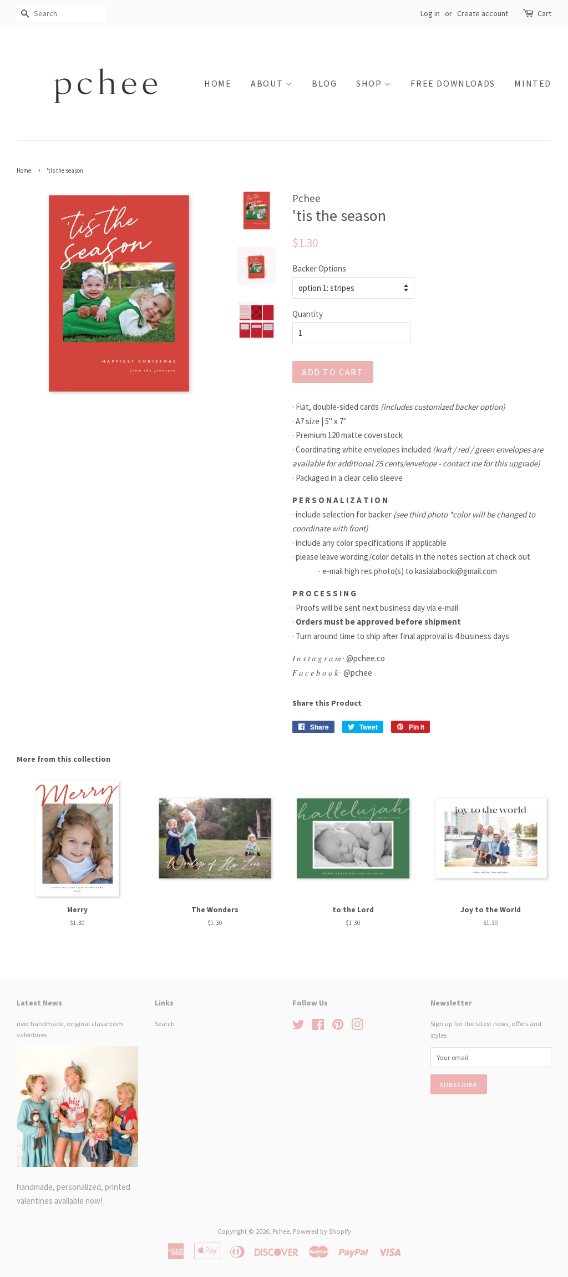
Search (165, 1023)
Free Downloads (452, 83)
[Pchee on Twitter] (298, 1026)
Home (217, 83)
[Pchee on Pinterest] (338, 1026)
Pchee (281, 1230)
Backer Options (319, 268)
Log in (430, 13)
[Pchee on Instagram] (357, 1026)
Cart (544, 13)
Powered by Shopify (322, 1230)
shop (370, 83)
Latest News (39, 1003)
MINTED (532, 83)
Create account (482, 13)
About (268, 83)
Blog (324, 83)
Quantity (307, 314)
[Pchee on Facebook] (318, 1026)
